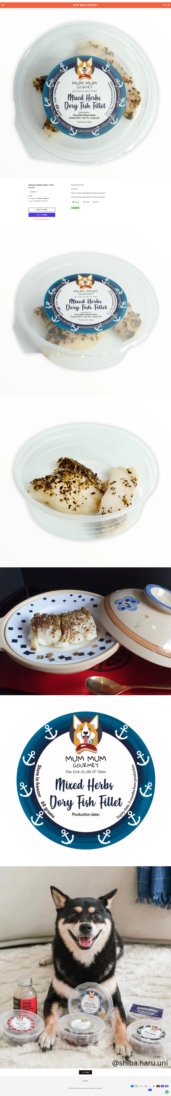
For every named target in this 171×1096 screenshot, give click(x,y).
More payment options (42, 219)
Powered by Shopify (95, 1088)
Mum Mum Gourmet (85, 5)
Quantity (32, 192)
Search (85, 1081)
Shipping (31, 201)
